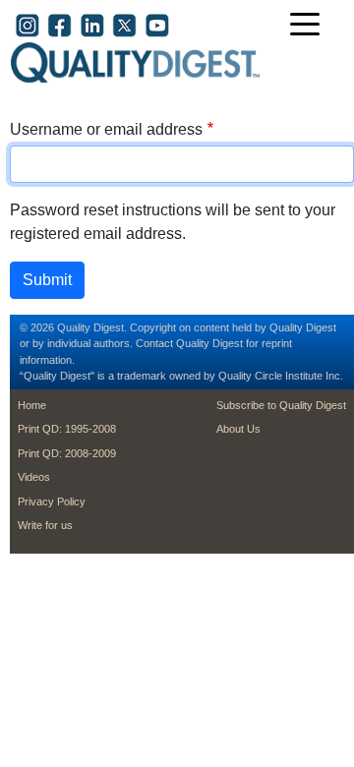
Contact (154, 343)
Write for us (45, 525)
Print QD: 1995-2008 (67, 429)
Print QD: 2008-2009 (67, 453)
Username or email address (106, 129)
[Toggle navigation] (309, 26)
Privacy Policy (52, 501)
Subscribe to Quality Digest (281, 405)
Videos (34, 477)
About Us (238, 429)
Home (32, 405)
